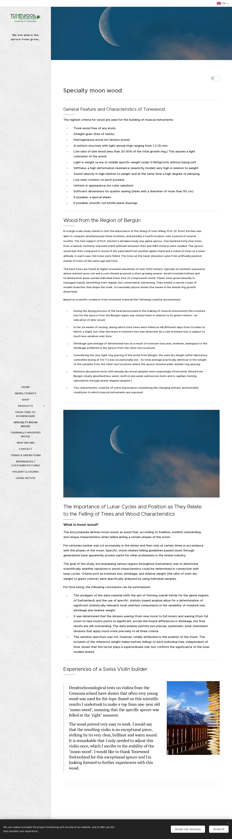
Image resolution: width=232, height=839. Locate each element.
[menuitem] (25, 387)
